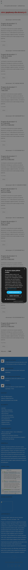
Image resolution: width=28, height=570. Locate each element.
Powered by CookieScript (18, 301)
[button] (10, 299)
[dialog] (14, 285)
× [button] (24, 268)
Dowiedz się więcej (12, 288)
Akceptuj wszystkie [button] (14, 292)
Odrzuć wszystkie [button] (14, 295)
